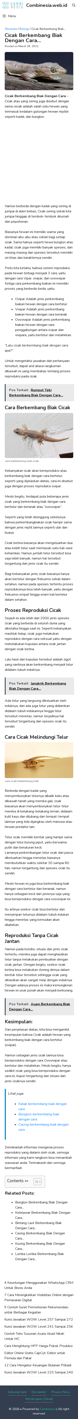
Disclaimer (39, 1392)
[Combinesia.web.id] (13, 5)
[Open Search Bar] (74, 5)
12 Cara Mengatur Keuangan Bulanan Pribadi (37, 1365)
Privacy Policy (60, 1392)
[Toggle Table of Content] (35, 1181)
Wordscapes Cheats (39, 1399)
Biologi (24, 29)
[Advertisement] (39, 163)
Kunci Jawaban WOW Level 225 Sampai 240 (38, 1372)
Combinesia (48, 1409)
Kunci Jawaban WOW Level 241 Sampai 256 (38, 1326)
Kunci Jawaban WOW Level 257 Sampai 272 (38, 1319)
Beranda (11, 29)
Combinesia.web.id (46, 5)
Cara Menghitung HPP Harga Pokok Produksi (38, 1346)
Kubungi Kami (17, 1392)
